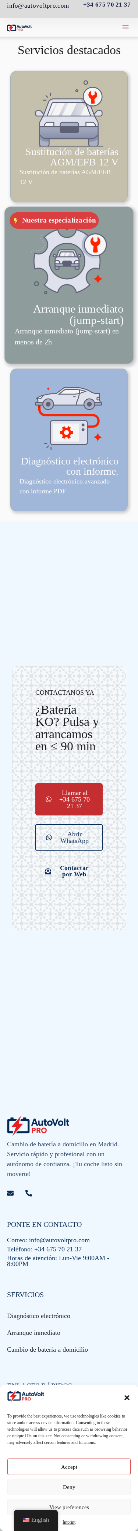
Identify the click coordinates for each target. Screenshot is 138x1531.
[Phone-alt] (28, 1193)
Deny (69, 1487)
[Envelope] (10, 1193)
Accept (69, 1467)
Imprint (69, 1522)
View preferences (69, 1507)
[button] (127, 1397)
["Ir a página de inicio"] (19, 28)
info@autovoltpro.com (38, 5)
